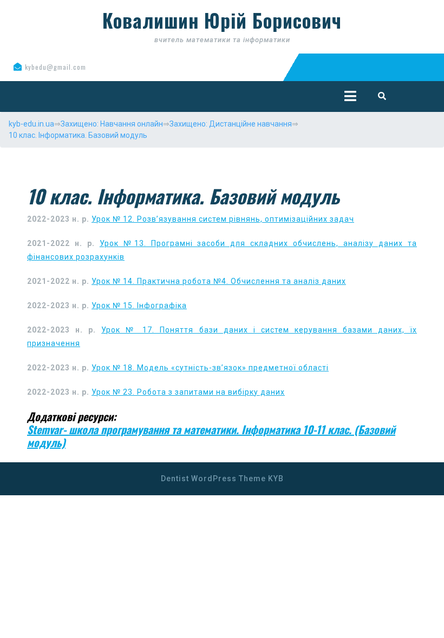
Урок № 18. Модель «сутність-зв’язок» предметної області (210, 367)
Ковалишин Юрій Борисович (222, 20)
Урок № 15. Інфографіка (139, 305)
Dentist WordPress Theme (213, 478)
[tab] (350, 96)
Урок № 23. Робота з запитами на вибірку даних (188, 392)
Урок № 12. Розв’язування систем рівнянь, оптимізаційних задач (223, 219)
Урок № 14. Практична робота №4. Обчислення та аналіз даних (219, 281)
